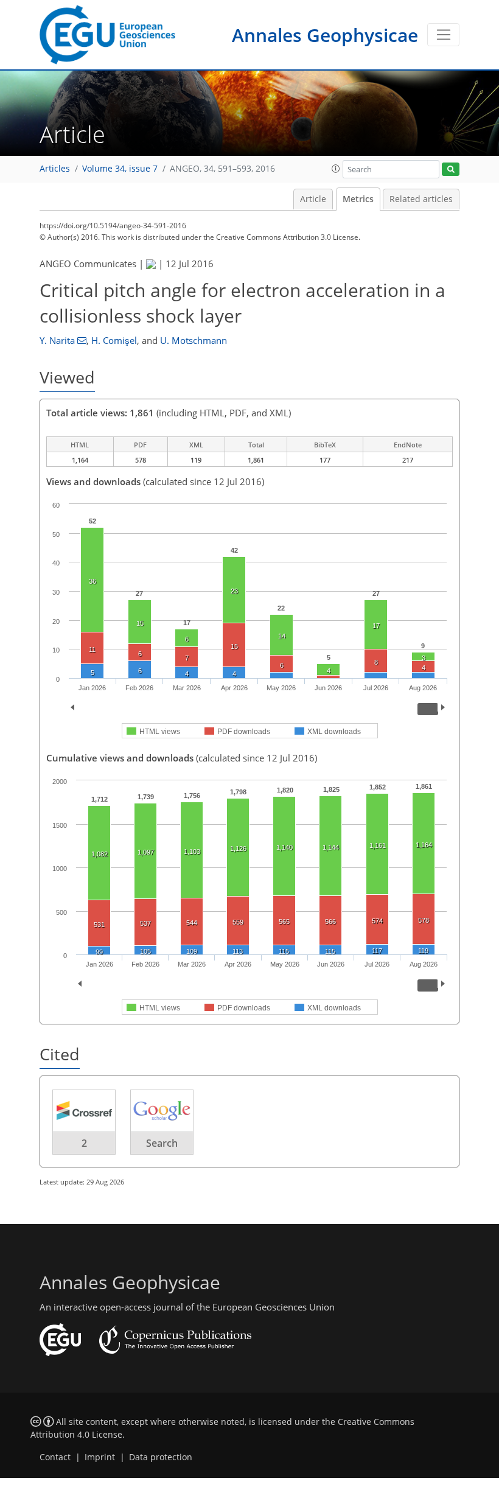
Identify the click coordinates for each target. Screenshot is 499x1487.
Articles (55, 168)
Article (313, 199)
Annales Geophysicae (325, 35)
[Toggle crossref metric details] (84, 1110)
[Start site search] (450, 170)
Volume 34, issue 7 (120, 168)
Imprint (100, 1457)
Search (162, 1143)
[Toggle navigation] (443, 34)
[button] (336, 168)
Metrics (358, 199)
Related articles (421, 199)
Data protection (160, 1457)
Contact (55, 1457)
